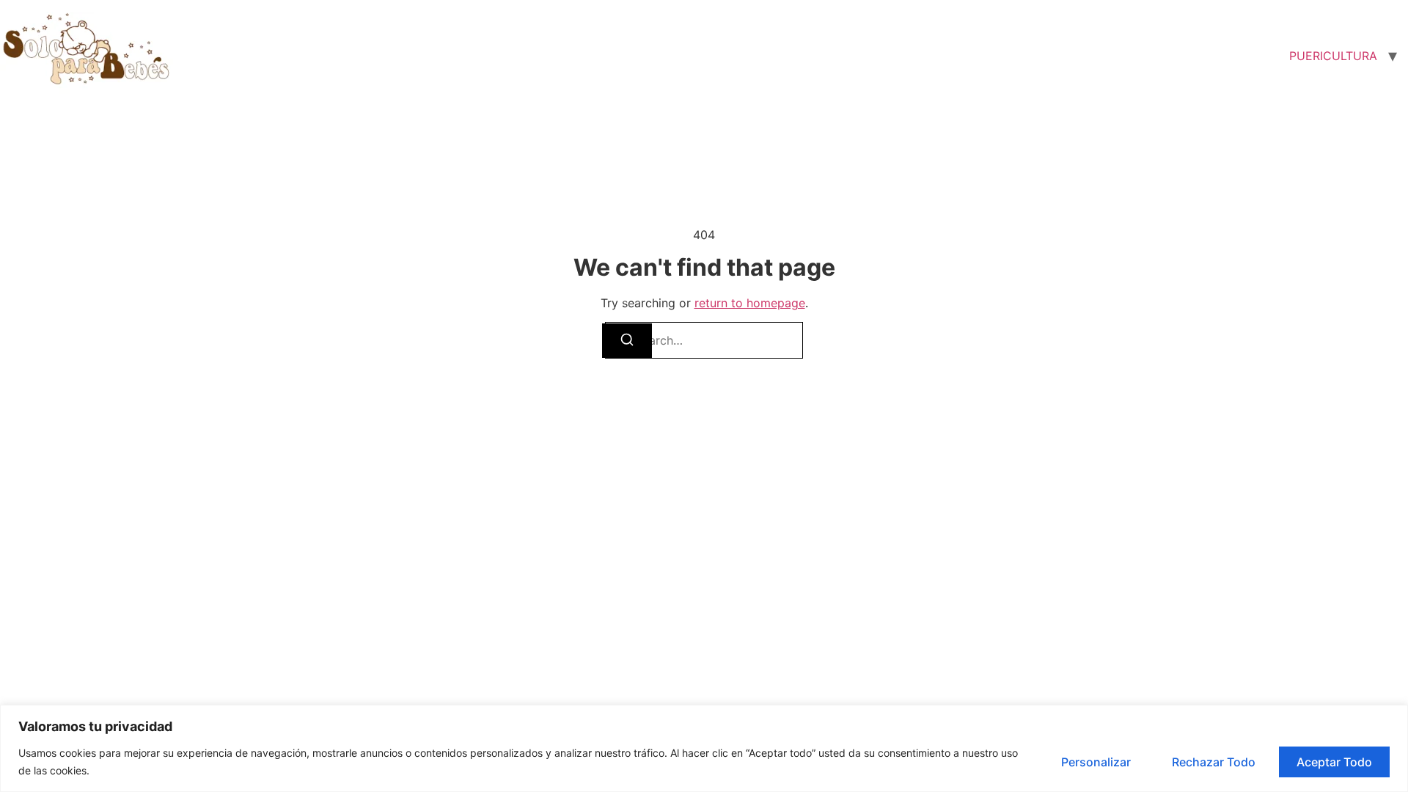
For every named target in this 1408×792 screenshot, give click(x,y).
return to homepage (749, 303)
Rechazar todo (1213, 762)
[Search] (627, 340)
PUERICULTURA (1333, 55)
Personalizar (1096, 762)
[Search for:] (704, 340)
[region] (704, 748)
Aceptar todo (1334, 762)
